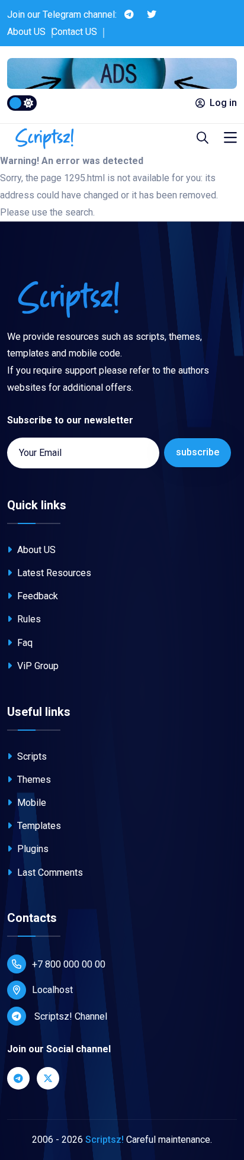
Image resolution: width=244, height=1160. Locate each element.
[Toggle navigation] (230, 138)
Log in (223, 102)
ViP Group (37, 665)
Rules (28, 619)
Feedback (36, 596)
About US (26, 31)
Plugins (32, 848)
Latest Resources (53, 573)
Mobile (30, 802)
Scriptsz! (104, 1139)
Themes (33, 779)
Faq (24, 642)
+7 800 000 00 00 (68, 964)
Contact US (74, 31)
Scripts (31, 756)
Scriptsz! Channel (69, 1016)
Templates (38, 825)
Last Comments (49, 872)
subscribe (197, 452)
